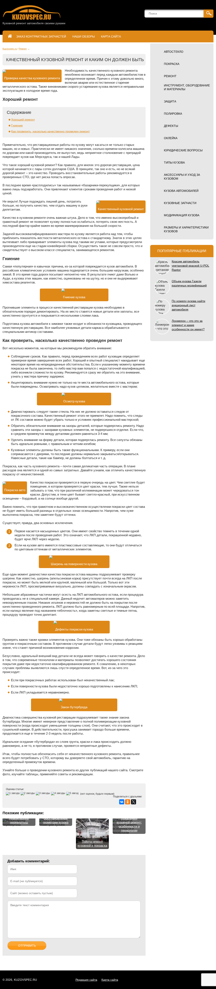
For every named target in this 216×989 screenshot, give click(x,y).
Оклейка (170, 138)
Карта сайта (111, 36)
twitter (189, 980)
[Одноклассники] (127, 801)
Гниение (17, 125)
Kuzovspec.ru (10, 48)
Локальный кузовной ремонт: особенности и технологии (129, 824)
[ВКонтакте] (121, 801)
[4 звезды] (58, 793)
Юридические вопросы (183, 150)
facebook (179, 980)
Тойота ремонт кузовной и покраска (92, 843)
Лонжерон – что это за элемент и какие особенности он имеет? (188, 325)
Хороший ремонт (23, 119)
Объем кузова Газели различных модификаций (189, 283)
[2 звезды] (28, 793)
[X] (133, 801)
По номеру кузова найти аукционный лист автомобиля (188, 305)
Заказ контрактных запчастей (41, 36)
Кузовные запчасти (180, 203)
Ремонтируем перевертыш (19, 820)
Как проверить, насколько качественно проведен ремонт (50, 131)
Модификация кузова (181, 215)
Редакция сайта (86, 979)
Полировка (173, 113)
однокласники (170, 980)
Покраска (171, 64)
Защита (170, 101)
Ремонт (23, 48)
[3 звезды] (43, 793)
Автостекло (173, 51)
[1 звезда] (13, 793)
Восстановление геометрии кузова (55, 820)
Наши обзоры (83, 36)
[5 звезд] (73, 793)
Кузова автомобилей (181, 190)
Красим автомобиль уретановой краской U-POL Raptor (190, 265)
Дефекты (171, 126)
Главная (10, 36)
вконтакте (160, 980)
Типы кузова (174, 162)
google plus (198, 980)
